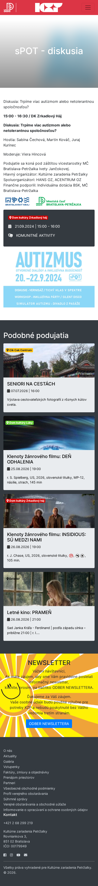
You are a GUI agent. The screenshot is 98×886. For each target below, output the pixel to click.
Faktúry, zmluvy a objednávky (26, 772)
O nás (7, 751)
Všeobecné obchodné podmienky (29, 788)
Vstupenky (11, 767)
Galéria (8, 761)
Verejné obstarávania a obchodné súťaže (34, 804)
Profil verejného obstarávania (25, 793)
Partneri (9, 783)
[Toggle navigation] (88, 7)
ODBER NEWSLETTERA (49, 723)
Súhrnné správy (15, 799)
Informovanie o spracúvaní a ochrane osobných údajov (45, 810)
